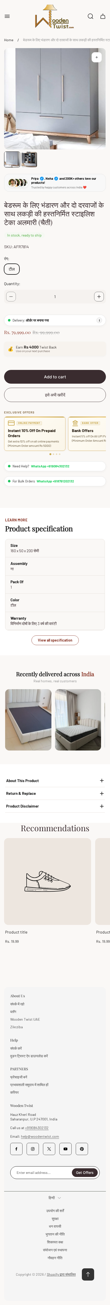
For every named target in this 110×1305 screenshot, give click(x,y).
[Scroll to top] (88, 1274)
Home (8, 40)
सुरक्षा (55, 1218)
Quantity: (12, 283)
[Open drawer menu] (7, 16)
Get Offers (85, 1172)
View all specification (55, 640)
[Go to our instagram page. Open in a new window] (33, 1149)
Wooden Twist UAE (25, 1019)
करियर (14, 1092)
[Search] (90, 16)
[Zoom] (97, 57)
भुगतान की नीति (55, 1234)
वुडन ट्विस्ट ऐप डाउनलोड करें (29, 1056)
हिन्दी (52, 1198)
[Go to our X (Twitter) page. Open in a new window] (49, 1149)
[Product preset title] (47, 881)
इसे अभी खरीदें (55, 394)
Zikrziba (16, 1027)
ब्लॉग (13, 1011)
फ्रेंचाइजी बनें (18, 1077)
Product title (16, 931)
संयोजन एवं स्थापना (55, 1250)
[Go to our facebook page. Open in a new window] (16, 1149)
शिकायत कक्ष (55, 1242)
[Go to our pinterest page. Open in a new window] (82, 1149)
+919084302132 (37, 1128)
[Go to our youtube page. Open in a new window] (65, 1149)
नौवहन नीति (55, 1258)
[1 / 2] (12, 159)
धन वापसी (55, 1226)
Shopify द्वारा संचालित (61, 1274)
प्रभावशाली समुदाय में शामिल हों (29, 1084)
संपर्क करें (16, 1048)
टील (12, 269)
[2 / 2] (29, 159)
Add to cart (55, 376)
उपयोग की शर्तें (55, 1211)
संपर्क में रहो (17, 1004)
